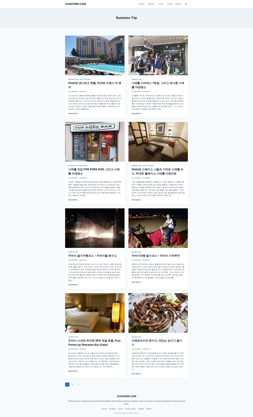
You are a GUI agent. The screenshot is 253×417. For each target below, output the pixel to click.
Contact (170, 4)
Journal (104, 409)
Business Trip (73, 79)
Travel (120, 409)
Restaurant (83, 165)
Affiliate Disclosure (134, 413)
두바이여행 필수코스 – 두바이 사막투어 (156, 255)
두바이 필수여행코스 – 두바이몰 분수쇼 (92, 255)
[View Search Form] (186, 4)
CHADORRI (73, 91)
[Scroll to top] (246, 410)
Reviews (112, 409)
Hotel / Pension (84, 79)
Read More (73, 113)
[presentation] (95, 55)
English (149, 409)
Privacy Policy (130, 409)
